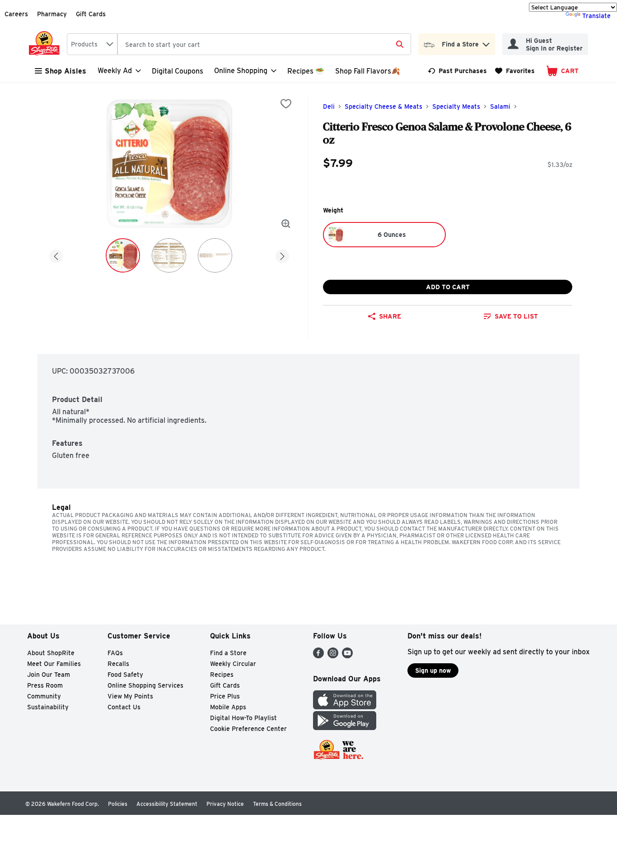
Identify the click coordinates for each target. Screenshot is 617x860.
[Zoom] (286, 224)
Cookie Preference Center (248, 728)
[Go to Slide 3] (215, 255)
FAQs (115, 653)
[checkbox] (285, 103)
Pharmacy (52, 14)
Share (390, 316)
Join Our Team (48, 674)
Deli (329, 106)
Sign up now (433, 670)
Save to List (516, 316)
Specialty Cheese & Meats (383, 106)
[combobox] (92, 44)
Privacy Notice (225, 803)
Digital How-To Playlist (243, 717)
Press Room (45, 685)
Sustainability (48, 707)
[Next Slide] (282, 254)
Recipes (222, 674)
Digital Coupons (177, 71)
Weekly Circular (233, 663)
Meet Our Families (54, 663)
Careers (16, 14)
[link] (457, 71)
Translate (596, 15)
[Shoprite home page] (46, 44)
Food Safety (125, 674)
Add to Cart (448, 287)
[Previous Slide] (56, 254)
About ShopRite (51, 653)
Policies (117, 803)
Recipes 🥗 (305, 71)
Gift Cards (91, 14)
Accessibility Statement (166, 803)
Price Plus (225, 696)
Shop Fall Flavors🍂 (367, 71)
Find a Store (228, 653)
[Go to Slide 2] (169, 255)
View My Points (130, 696)
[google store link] (344, 727)
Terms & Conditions (277, 803)
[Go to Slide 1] (122, 255)
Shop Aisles (65, 71)
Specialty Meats (456, 106)
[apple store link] (344, 707)
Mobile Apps (228, 707)
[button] (486, 42)
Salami (500, 106)
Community (44, 696)
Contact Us (124, 707)
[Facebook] (318, 656)
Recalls (118, 663)
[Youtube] (347, 656)
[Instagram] (332, 656)
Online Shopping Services (145, 685)
